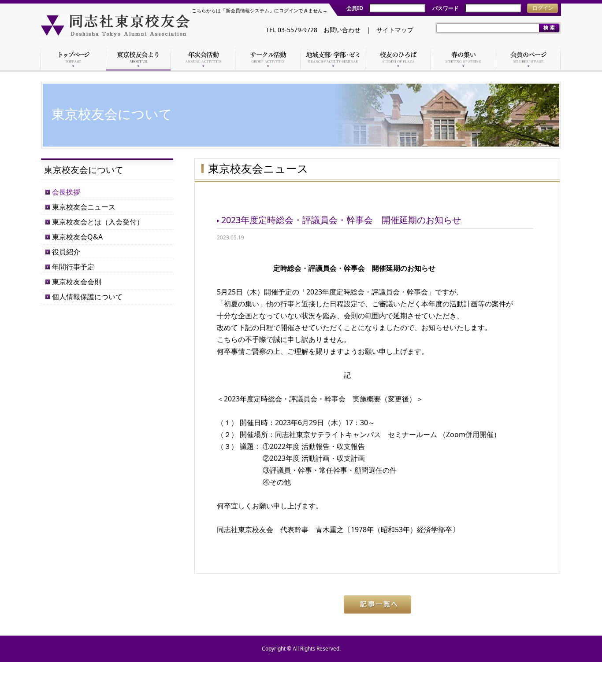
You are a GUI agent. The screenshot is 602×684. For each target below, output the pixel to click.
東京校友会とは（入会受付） (98, 222)
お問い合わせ (341, 30)
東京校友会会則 (76, 282)
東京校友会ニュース (83, 207)
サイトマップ (394, 30)
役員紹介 (66, 252)
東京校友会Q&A (77, 237)
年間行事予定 (73, 267)
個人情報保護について (87, 297)
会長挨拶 (66, 192)
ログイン (543, 8)
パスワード (445, 8)
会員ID (354, 8)
